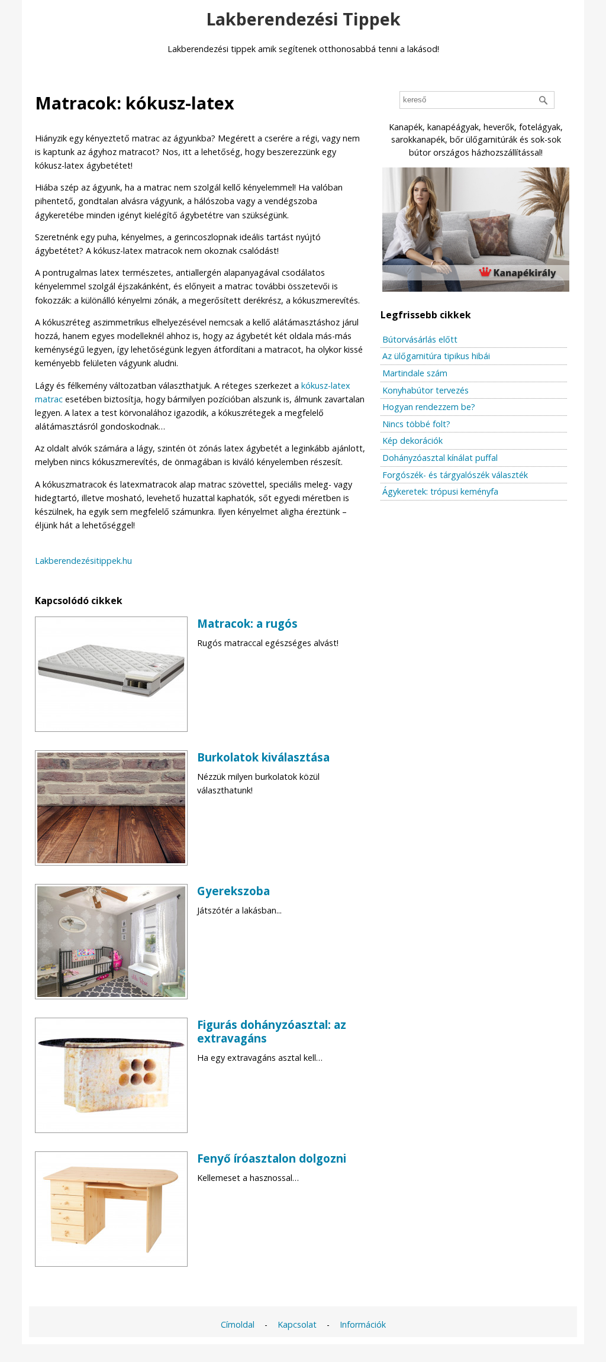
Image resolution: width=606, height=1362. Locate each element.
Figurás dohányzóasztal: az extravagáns (271, 1031)
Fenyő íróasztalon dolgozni (271, 1158)
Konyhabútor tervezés (425, 390)
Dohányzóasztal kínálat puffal (440, 457)
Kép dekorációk (412, 440)
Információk (363, 1324)
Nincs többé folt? (416, 424)
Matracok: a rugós (247, 623)
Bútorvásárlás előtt (419, 339)
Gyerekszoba (233, 890)
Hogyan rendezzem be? (428, 406)
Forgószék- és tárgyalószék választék (455, 474)
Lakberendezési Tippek (303, 18)
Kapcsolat (297, 1324)
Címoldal (237, 1324)
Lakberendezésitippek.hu (83, 560)
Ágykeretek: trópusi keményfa (440, 491)
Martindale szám (414, 373)
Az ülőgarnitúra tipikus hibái (436, 356)
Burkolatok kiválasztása (263, 757)
